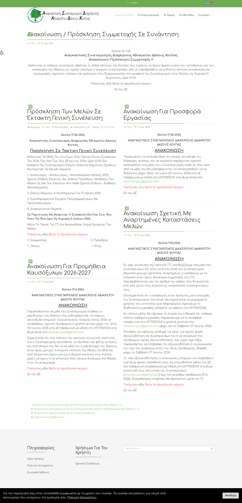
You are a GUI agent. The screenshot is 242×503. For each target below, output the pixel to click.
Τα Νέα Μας (186, 15)
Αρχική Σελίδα (124, 15)
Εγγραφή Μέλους (38, 472)
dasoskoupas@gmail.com (141, 181)
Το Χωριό (169, 15)
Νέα (33, 43)
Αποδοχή (230, 495)
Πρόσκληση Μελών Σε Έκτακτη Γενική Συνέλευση (64, 413)
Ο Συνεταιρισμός (148, 15)
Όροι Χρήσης (35, 458)
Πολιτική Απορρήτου (40, 465)
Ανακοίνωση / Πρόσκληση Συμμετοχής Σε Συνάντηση (103, 34)
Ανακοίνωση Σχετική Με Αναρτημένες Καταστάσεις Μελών (162, 220)
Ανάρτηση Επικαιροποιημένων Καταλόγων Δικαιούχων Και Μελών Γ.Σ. (78, 404)
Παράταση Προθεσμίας (49, 417)
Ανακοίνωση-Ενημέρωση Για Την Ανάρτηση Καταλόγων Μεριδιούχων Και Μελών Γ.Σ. (87, 409)
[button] (131, 2)
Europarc (204, 15)
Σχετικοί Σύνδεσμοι (87, 463)
